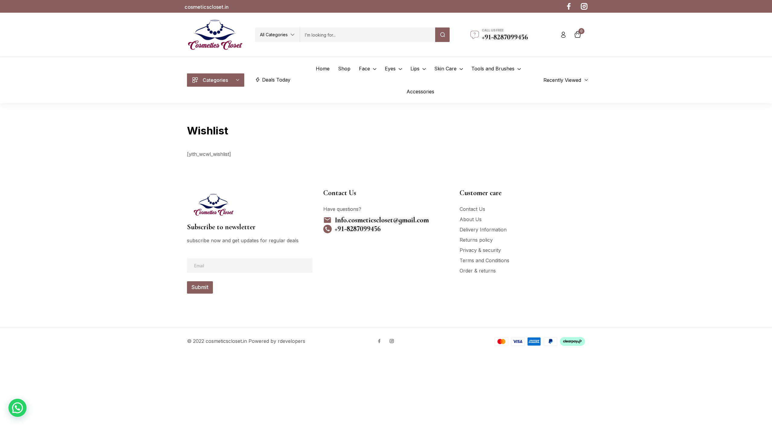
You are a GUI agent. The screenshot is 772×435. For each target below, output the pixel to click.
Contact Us (472, 209)
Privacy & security (480, 250)
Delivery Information (483, 230)
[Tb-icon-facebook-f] (570, 6)
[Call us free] (474, 35)
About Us (471, 219)
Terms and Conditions (484, 260)
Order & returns (478, 271)
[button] (277, 34)
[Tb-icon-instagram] (584, 6)
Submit (199, 287)
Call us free (493, 30)
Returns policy (476, 240)
